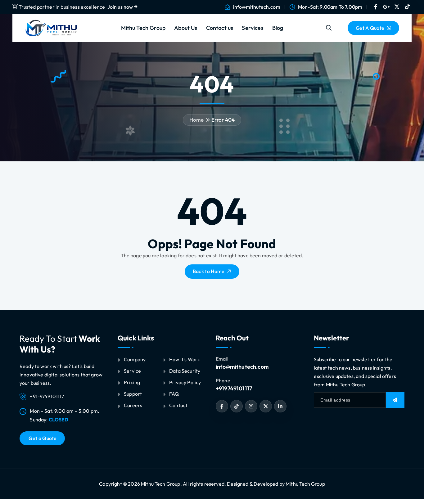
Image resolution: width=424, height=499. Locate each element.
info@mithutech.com (256, 7)
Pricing (132, 382)
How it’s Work (184, 359)
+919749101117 (234, 388)
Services (252, 27)
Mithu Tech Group (143, 27)
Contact (178, 405)
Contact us (219, 27)
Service (132, 371)
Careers (133, 405)
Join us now (120, 7)
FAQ (174, 394)
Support (133, 394)
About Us (185, 27)
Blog (277, 27)
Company (135, 359)
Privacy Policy (185, 382)
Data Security (184, 371)
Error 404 (223, 119)
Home (196, 119)
